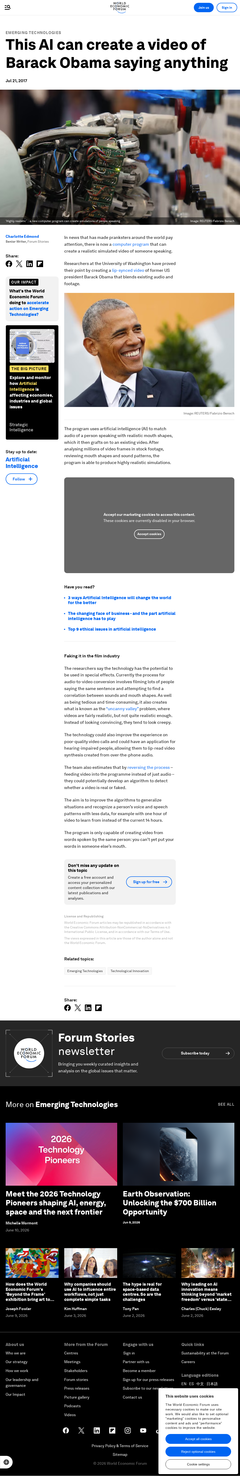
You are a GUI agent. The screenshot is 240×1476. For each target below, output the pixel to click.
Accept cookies (149, 534)
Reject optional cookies (198, 1451)
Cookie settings (198, 1464)
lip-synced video (128, 270)
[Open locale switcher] (6, 1462)
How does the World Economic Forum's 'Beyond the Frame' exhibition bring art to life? (28, 1294)
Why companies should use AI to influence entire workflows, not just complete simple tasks (90, 1292)
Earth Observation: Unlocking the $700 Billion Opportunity (169, 1202)
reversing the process (149, 767)
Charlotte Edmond (22, 236)
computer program (130, 244)
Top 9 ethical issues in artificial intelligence (112, 629)
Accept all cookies (198, 1439)
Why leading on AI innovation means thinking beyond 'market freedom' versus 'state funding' (206, 1294)
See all (226, 1104)
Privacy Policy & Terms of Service (120, 1446)
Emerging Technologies (33, 33)
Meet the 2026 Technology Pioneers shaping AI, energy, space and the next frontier (56, 1202)
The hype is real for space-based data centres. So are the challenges (142, 1292)
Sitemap (120, 1454)
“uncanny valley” (122, 708)
